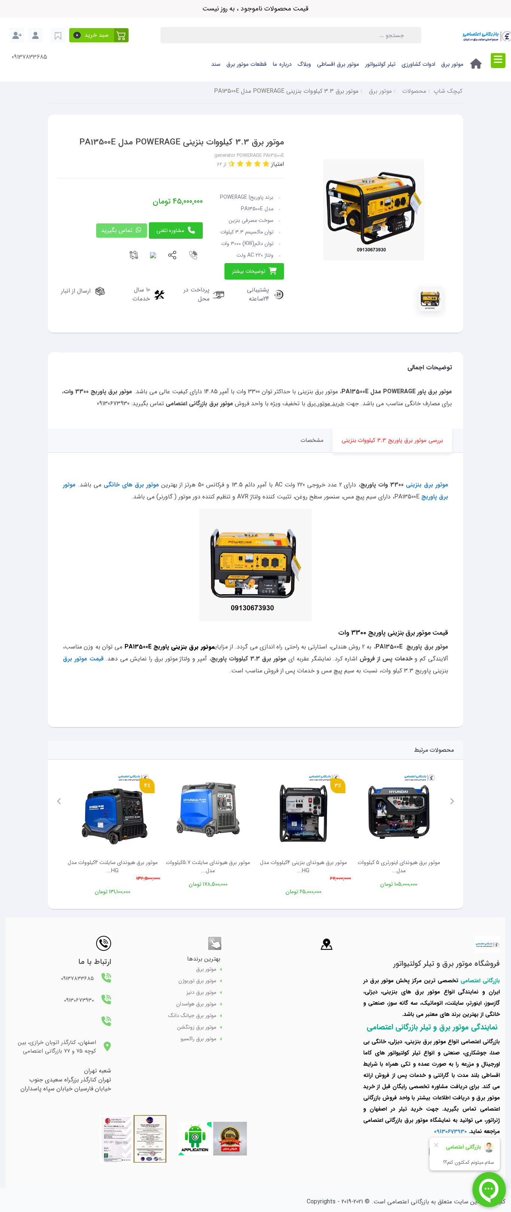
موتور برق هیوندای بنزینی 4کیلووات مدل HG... (303, 866)
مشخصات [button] (312, 440)
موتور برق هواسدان (196, 1004)
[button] (99, 35)
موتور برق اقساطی (338, 64)
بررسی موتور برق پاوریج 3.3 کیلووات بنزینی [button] (392, 440)
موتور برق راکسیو (198, 1039)
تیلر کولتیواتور (380, 64)
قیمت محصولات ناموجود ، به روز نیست (255, 8)
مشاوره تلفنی (170, 230)
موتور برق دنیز (201, 992)
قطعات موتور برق (246, 64)
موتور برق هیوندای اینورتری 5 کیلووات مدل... (399, 866)
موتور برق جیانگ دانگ (192, 1016)
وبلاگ (304, 64)
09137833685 (29, 57)
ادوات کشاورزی (418, 64)
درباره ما (282, 64)
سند (215, 64)
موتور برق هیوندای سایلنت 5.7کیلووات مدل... (208, 866)
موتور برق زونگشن (196, 1027)
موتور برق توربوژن (197, 981)
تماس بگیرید (117, 230)
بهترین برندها (203, 959)
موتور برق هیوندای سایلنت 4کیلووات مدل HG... (112, 866)
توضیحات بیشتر (248, 271)
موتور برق (452, 64)
